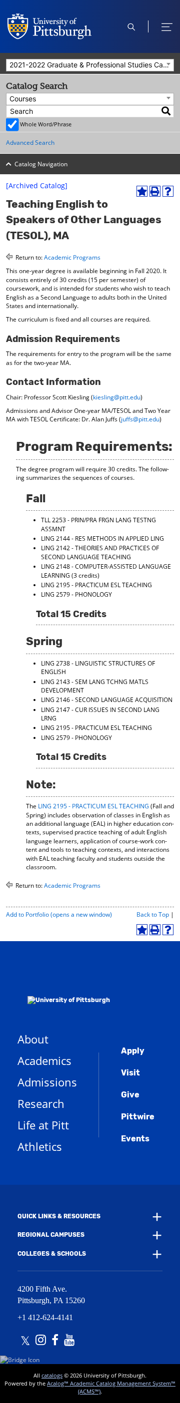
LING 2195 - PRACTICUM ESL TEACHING (96, 585)
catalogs (52, 1375)
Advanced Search (30, 142)
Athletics (40, 1146)
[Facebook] (55, 1341)
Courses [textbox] (23, 98)
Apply (132, 1050)
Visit (130, 1072)
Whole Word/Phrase (46, 124)
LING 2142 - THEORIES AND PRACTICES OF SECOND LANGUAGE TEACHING (100, 552)
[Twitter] (25, 1341)
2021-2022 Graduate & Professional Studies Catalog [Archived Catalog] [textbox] (92, 64)
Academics (45, 1060)
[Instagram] (41, 1341)
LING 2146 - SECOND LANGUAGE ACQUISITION (106, 700)
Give (130, 1094)
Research (41, 1103)
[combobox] (90, 65)
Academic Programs (72, 257)
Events (135, 1138)
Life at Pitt (43, 1124)
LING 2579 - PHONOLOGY (76, 594)
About (33, 1039)
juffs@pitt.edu (140, 419)
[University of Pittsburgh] (64, 987)
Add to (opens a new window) (59, 914)
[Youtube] (69, 1341)
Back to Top (152, 914)
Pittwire (137, 1116)
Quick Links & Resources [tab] (59, 1216)
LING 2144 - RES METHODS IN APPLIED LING (102, 538)
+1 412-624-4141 (45, 1317)
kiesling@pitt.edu (116, 397)
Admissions (47, 1081)
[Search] (166, 111)
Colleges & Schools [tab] (52, 1253)
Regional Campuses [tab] (51, 1235)
